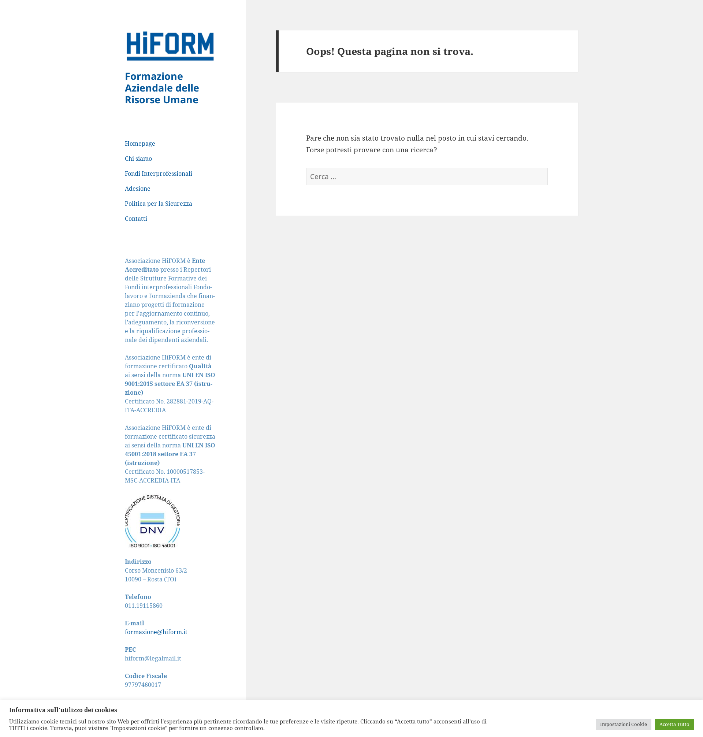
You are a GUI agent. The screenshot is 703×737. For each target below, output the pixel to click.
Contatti (136, 219)
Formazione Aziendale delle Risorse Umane (162, 87)
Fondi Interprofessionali (158, 174)
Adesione (137, 189)
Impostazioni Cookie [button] (623, 724)
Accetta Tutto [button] (674, 724)
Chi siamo (138, 159)
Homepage (140, 143)
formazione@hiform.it (156, 632)
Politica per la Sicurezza (158, 204)
